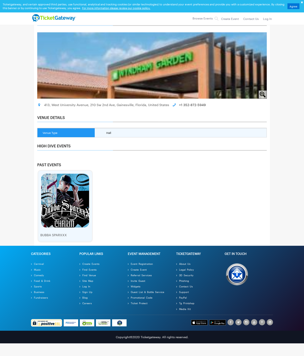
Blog (85, 297)
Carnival (39, 263)
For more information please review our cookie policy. (116, 8)
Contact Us (186, 286)
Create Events (90, 263)
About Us (184, 263)
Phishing (184, 280)
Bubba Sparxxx (53, 235)
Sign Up (87, 292)
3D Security (186, 275)
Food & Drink (42, 280)
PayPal (183, 297)
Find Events (89, 269)
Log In (86, 286)
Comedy (39, 275)
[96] (53, 17)
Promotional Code (141, 297)
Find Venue (89, 275)
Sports (38, 286)
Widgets (135, 286)
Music (37, 269)
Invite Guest (138, 280)
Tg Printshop (186, 303)
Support (184, 292)
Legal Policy (186, 269)
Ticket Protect (139, 303)
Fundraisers (41, 297)
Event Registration (142, 263)
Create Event (139, 269)
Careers (87, 303)
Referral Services (141, 275)
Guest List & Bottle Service (147, 292)
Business (39, 292)
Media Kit (185, 309)
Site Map (87, 280)
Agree (293, 6)
